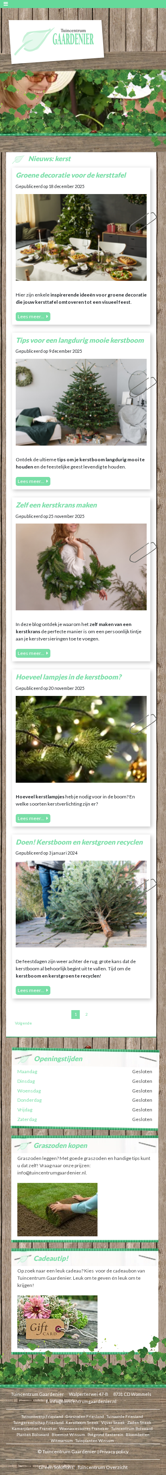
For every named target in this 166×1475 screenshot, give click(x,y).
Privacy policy (114, 1451)
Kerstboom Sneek (82, 1422)
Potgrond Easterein (105, 1434)
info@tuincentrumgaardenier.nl (83, 1401)
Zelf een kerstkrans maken (56, 505)
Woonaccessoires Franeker (84, 1428)
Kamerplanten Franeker (34, 1428)
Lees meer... (31, 316)
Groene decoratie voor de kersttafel (71, 175)
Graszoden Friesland (85, 1416)
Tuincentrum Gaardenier (37, 1394)
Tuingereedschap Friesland (38, 1422)
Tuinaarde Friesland (124, 1416)
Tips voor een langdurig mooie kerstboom (80, 340)
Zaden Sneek (139, 1422)
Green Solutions (56, 1467)
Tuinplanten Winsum (94, 1440)
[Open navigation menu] (7, 4)
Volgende (23, 1023)
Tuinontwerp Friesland (42, 1416)
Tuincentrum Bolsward (132, 1428)
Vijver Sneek (113, 1422)
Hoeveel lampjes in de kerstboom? (68, 677)
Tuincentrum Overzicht (102, 1467)
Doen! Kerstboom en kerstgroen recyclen (79, 842)
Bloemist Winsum (68, 1434)
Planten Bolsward (33, 1434)
